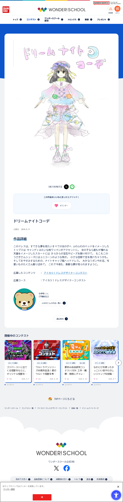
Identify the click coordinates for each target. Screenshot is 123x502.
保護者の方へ (62, 479)
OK (42, 497)
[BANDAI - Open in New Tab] (6, 9)
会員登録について (42, 479)
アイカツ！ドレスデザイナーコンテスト (65, 273)
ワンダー (64, 205)
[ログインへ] (117, 9)
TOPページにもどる (64, 399)
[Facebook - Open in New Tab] (66, 468)
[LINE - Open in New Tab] (72, 186)
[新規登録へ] (111, 9)
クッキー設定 (9, 489)
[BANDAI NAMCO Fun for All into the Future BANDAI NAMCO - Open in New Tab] (107, 3)
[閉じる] (118, 486)
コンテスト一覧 (27, 408)
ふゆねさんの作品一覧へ (52, 303)
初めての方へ (22, 479)
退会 (88, 479)
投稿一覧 (74, 408)
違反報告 (60, 319)
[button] (119, 363)
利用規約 (101, 479)
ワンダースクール (11, 408)
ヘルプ (77, 479)
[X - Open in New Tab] (66, 186)
